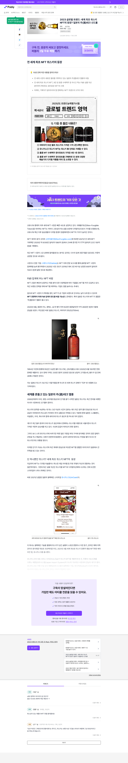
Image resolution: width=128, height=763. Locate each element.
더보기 (64, 742)
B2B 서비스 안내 (71, 622)
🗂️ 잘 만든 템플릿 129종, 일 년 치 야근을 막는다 (106, 13)
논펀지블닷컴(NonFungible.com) (59, 239)
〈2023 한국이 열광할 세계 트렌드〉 (44, 216)
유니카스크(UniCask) (70, 477)
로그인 (121, 7)
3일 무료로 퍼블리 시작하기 (64, 613)
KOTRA (67, 26)
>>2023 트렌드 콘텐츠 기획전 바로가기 (39, 209)
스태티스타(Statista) (49, 263)
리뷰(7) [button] (45, 684)
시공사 (69, 28)
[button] (15, 20)
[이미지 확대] (95, 98)
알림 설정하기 (34, 648)
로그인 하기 (72, 618)
